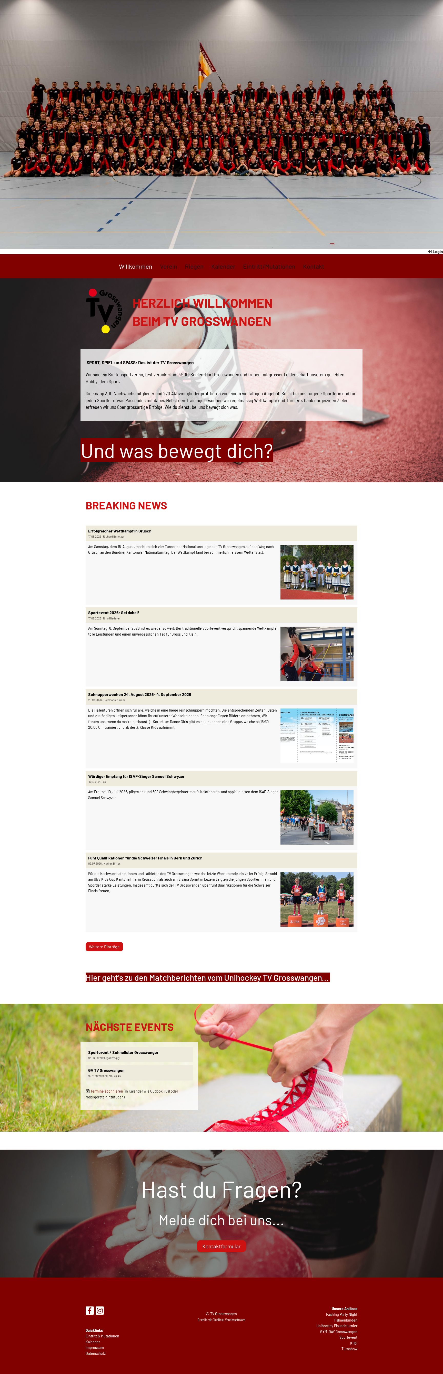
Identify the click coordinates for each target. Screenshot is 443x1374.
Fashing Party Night (341, 1314)
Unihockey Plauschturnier (336, 1325)
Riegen (194, 266)
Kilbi (353, 1342)
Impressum (95, 1347)
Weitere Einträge (104, 946)
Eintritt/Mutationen (269, 266)
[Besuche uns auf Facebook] (90, 1311)
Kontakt (313, 266)
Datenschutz (96, 1353)
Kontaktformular (221, 1246)
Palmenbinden (345, 1319)
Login (438, 251)
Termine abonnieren (106, 1090)
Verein (168, 266)
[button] (139, 1055)
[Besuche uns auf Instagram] (100, 1311)
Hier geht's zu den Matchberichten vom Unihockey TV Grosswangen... (208, 977)
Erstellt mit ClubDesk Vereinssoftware (221, 1320)
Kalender (223, 266)
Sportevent (348, 1337)
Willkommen (135, 266)
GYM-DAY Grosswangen (338, 1331)
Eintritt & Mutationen (102, 1335)
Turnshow (349, 1348)
